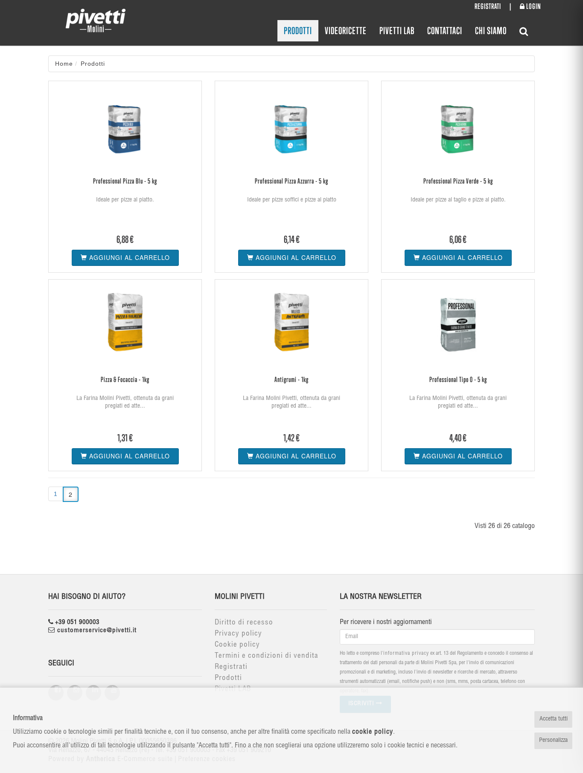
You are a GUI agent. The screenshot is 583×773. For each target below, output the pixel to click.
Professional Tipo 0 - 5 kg (458, 379)
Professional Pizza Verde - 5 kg (458, 181)
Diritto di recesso (244, 623)
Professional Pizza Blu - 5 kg (125, 181)
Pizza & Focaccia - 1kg (125, 379)
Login (533, 6)
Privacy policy (238, 634)
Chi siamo (491, 30)
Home (64, 63)
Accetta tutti (553, 719)
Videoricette (346, 30)
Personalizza (553, 741)
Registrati (488, 6)
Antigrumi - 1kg (291, 379)
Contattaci (444, 30)
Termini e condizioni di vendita (266, 656)
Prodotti (298, 30)
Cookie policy (237, 645)
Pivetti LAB (396, 30)
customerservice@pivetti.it (96, 630)
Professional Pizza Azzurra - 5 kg (291, 181)
